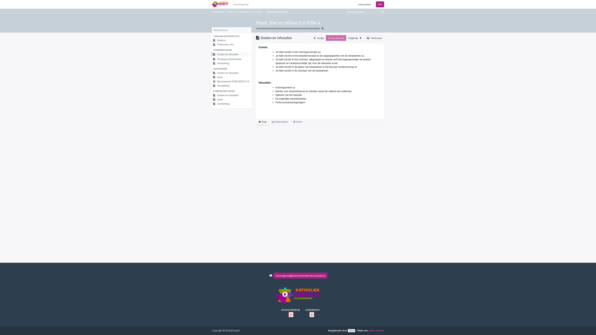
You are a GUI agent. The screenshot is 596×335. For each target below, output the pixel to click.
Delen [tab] (298, 121)
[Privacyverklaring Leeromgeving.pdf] (291, 315)
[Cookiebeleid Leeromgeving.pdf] (312, 315)
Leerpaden (218, 11)
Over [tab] (264, 121)
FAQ (380, 4)
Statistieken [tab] (281, 121)
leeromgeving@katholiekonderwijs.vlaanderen (300, 275)
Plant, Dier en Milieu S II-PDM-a (288, 23)
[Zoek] (382, 12)
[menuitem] (241, 4)
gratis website (376, 330)
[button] (231, 36)
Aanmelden (364, 4)
